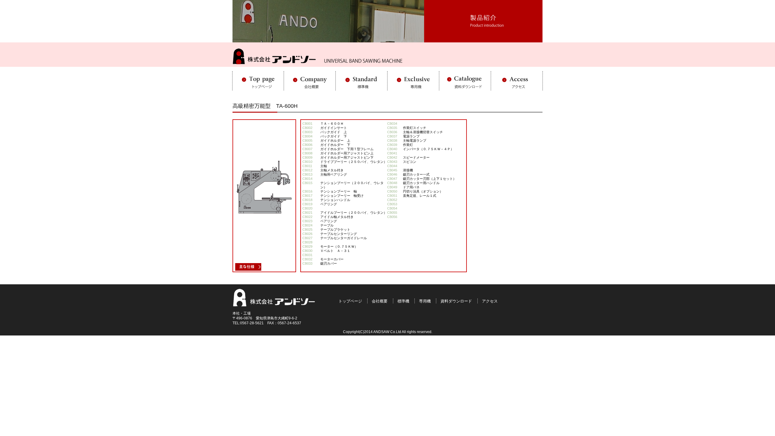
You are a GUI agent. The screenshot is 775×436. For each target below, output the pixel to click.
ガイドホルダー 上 (335, 140)
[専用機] (413, 88)
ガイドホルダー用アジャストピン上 (347, 153)
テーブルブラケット (335, 229)
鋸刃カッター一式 (416, 174)
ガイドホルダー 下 (335, 145)
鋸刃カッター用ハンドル (421, 183)
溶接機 (408, 170)
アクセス (490, 301)
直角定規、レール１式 (419, 195)
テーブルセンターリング (338, 234)
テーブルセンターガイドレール (343, 238)
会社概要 (380, 301)
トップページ (350, 301)
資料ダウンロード (456, 301)
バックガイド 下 (333, 136)
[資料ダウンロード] (465, 88)
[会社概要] (310, 88)
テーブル (327, 225)
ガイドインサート (333, 128)
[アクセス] (517, 88)
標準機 (403, 301)
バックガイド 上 (333, 132)
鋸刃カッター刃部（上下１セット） (429, 178)
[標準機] (362, 88)
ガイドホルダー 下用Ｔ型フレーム (347, 149)
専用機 (425, 301)
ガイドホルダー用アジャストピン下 (347, 157)
